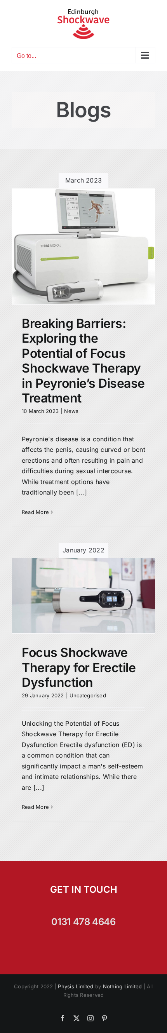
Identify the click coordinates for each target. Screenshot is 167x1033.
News (71, 411)
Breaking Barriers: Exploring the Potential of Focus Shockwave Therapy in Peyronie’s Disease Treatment (83, 361)
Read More (35, 512)
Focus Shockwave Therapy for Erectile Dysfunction (79, 667)
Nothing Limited (122, 986)
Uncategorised (88, 695)
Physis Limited (75, 986)
